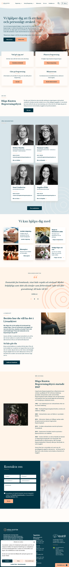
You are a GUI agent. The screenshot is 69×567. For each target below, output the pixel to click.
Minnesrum (38, 3)
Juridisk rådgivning (25, 231)
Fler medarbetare (34, 208)
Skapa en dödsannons (58, 239)
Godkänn (7, 561)
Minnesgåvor (24, 249)
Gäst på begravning (28, 3)
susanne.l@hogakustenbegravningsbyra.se (22, 195)
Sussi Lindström (19, 187)
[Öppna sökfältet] (58, 3)
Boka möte (21, 39)
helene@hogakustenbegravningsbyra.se (22, 157)
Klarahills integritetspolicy (18, 495)
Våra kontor (9, 39)
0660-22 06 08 (16, 155)
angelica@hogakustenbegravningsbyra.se (46, 195)
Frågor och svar (58, 257)
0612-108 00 (40, 155)
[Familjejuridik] (59, 536)
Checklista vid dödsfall (17, 63)
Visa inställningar (29, 561)
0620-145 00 (40, 193)
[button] (34, 542)
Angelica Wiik (42, 187)
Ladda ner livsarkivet (11, 362)
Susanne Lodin (42, 148)
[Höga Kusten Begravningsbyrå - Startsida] (11, 529)
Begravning (17, 3)
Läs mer (18, 81)
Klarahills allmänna (10, 497)
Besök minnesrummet (51, 81)
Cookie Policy (14, 564)
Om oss (45, 3)
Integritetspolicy (22, 564)
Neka (18, 561)
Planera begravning (51, 63)
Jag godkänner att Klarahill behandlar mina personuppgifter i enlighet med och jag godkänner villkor (20, 495)
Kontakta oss (51, 3)
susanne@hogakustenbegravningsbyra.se (46, 157)
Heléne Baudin (18, 148)
